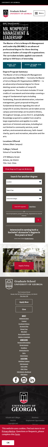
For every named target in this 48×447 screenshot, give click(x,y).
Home (5, 23)
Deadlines (24, 348)
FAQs (24, 353)
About (24, 316)
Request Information (24, 342)
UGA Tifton (24, 369)
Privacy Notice (8, 431)
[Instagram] (24, 382)
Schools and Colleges (13, 417)
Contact (24, 321)
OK (8, 442)
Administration (24, 318)
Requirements (24, 345)
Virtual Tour (24, 329)
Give (24, 309)
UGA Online (24, 374)
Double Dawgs (29, 238)
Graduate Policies (24, 324)
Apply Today (24, 266)
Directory (35, 417)
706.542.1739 (24, 296)
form (17, 434)
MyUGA (13, 420)
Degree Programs (13, 23)
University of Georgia (11, 2)
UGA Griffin (24, 366)
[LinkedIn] (32, 382)
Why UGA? (24, 332)
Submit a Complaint (24, 337)
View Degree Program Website (18, 169)
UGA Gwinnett (24, 364)
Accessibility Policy (24, 334)
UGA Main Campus (24, 361)
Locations (24, 358)
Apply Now (24, 302)
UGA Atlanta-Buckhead (24, 372)
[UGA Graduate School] (18, 13)
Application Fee (24, 350)
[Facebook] (16, 382)
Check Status (24, 356)
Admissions (24, 340)
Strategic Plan (24, 326)
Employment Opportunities (35, 420)
